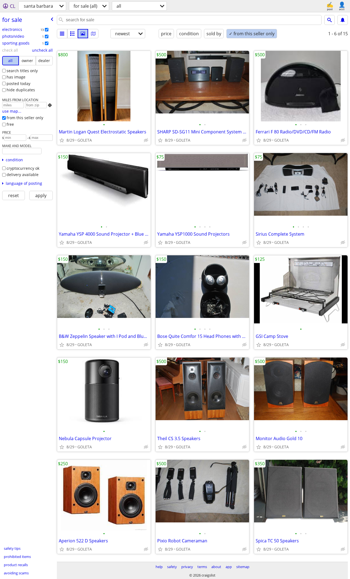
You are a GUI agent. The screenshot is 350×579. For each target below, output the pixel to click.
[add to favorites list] (62, 140)
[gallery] (83, 33)
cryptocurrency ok (23, 168)
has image (16, 77)
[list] (62, 33)
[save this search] (342, 20)
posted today (18, 83)
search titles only (22, 70)
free (10, 124)
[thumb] (72, 33)
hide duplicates (21, 89)
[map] (93, 33)
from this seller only (25, 117)
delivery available (23, 174)
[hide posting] (146, 140)
